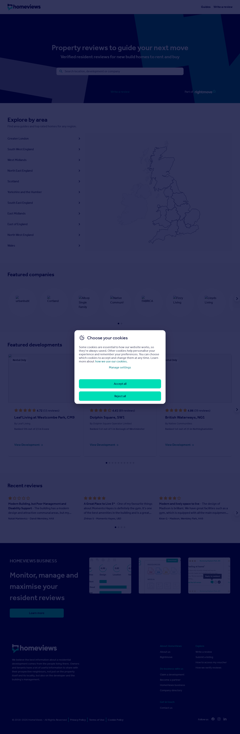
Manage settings (120, 367)
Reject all (120, 396)
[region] (120, 367)
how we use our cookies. (111, 361)
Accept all (120, 383)
